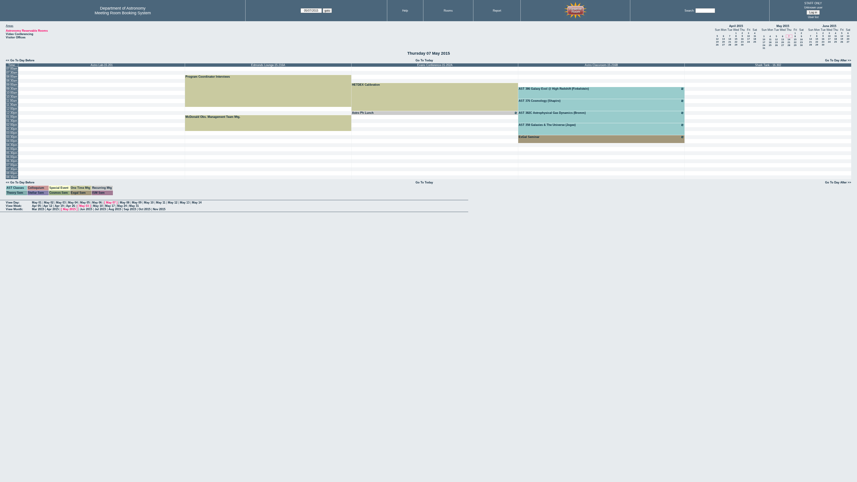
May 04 (73, 202)
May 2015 (782, 26)
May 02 (49, 202)
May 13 (184, 202)
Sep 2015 (130, 209)
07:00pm (11, 165)
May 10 (149, 202)
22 (736, 42)
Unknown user (813, 7)
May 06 (97, 202)
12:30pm (11, 112)
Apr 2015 (53, 209)
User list (813, 17)
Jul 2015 (100, 209)
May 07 (111, 202)
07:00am (11, 68)
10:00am (11, 92)
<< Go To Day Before (20, 60)
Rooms (448, 10)
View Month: (14, 209)
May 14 (197, 202)
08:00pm (11, 173)
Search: (689, 10)
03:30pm (11, 137)
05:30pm (11, 153)
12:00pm (11, 108)
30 (742, 45)
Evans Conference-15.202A (435, 65)
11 (755, 36)
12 (717, 39)
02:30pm (11, 129)
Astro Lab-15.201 (102, 65)
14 (729, 39)
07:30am (11, 72)
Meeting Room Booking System (123, 13)
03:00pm (11, 133)
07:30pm (11, 169)
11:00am (11, 100)
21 (729, 42)
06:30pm (11, 161)
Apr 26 (70, 206)
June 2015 (829, 26)
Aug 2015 (114, 209)
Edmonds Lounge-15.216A (268, 65)
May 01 (37, 202)
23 (742, 42)
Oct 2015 (144, 209)
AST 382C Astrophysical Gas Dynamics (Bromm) (552, 112)
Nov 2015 (159, 209)
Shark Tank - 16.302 (768, 65)
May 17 (110, 206)
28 (729, 45)
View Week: (14, 206)
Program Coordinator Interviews (207, 76)
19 (717, 42)
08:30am (11, 80)
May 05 (85, 202)
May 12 (172, 202)
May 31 (134, 206)
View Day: (12, 202)
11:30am (11, 104)
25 (754, 42)
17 (748, 39)
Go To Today (424, 60)
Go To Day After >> (838, 60)
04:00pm (11, 141)
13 (723, 39)
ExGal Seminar (529, 137)
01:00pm (11, 116)
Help (405, 10)
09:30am (11, 88)
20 (723, 42)
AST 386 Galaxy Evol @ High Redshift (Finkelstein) (554, 88)
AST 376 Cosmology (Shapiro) (539, 100)
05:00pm (11, 149)
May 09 (136, 202)
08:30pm (11, 177)
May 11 (160, 202)
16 (742, 39)
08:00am (11, 76)
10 (748, 36)
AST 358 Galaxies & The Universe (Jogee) (547, 125)
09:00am (11, 84)
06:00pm (11, 157)
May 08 (124, 202)
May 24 (122, 206)
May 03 (61, 202)
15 (736, 39)
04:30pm (11, 145)
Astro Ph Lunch (363, 112)
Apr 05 (36, 206)
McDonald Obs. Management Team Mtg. (212, 116)
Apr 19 (59, 206)
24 (748, 42)
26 (717, 45)
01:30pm (11, 121)
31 (764, 48)
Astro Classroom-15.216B (601, 65)
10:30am (11, 96)
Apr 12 (47, 206)
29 (736, 45)
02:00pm (11, 125)
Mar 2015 (38, 209)
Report (497, 10)
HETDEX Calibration (366, 84)
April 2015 (736, 26)
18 (754, 39)
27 (723, 45)
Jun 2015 (86, 209)
